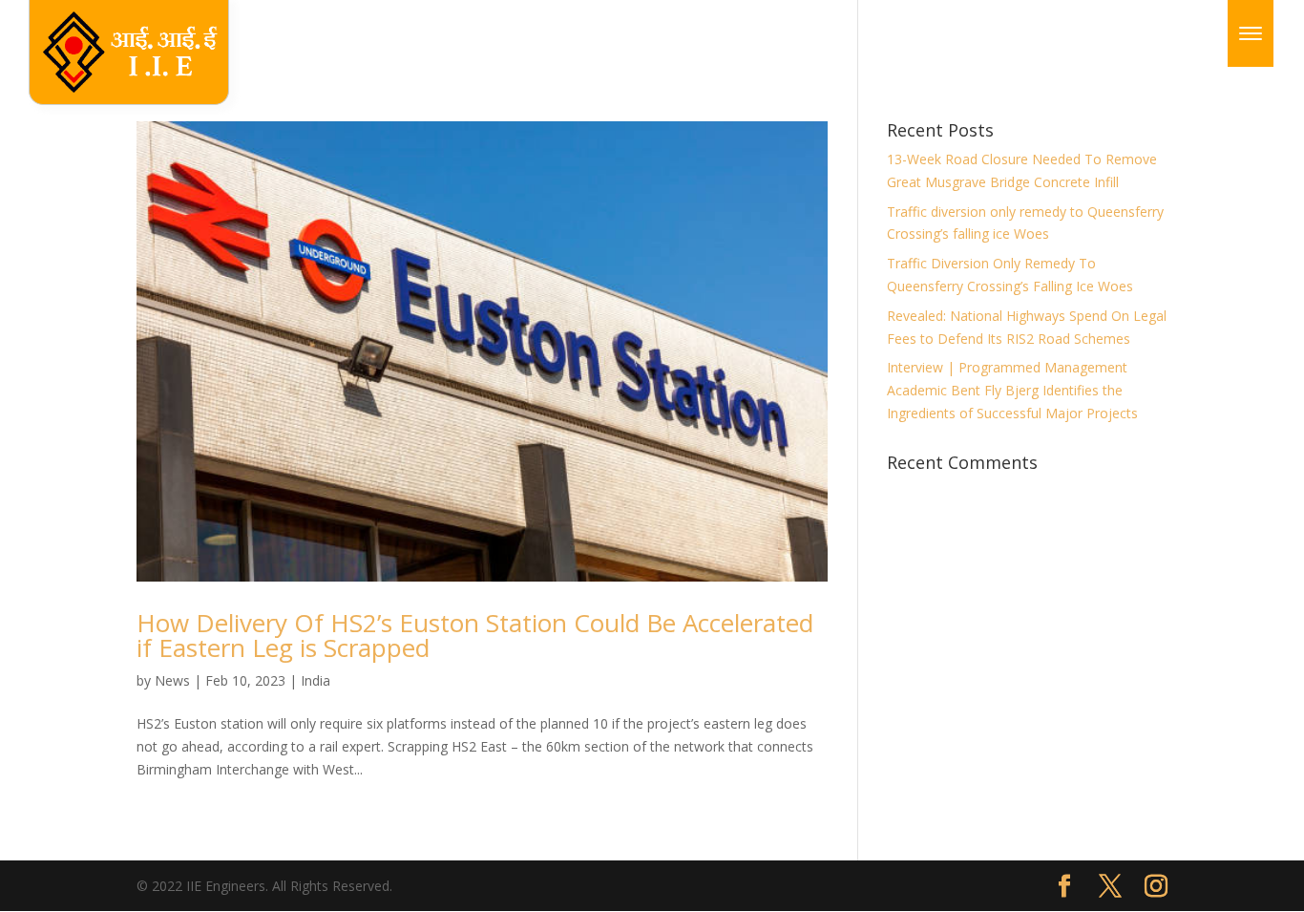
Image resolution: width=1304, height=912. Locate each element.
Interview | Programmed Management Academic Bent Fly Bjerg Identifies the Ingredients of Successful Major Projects (1012, 390)
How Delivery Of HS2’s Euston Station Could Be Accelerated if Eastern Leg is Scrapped (475, 635)
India (315, 680)
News (172, 680)
